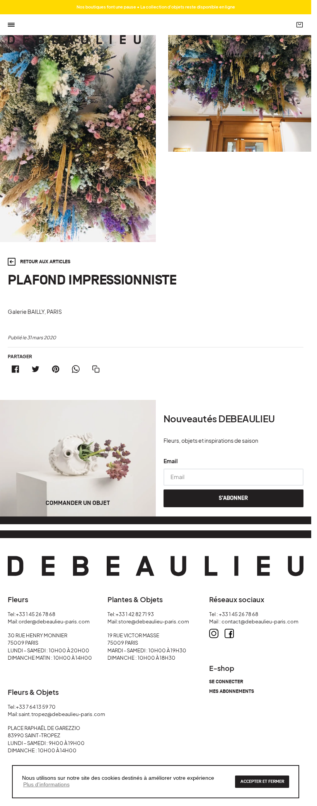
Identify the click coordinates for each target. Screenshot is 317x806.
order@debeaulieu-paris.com (54, 621)
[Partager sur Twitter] (35, 369)
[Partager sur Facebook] (15, 369)
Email (171, 460)
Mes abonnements (231, 691)
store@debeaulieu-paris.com (153, 621)
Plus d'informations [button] (46, 784)
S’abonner (233, 498)
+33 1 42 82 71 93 (135, 614)
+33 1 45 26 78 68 (35, 614)
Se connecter (226, 681)
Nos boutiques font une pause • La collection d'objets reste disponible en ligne (156, 6)
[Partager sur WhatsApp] (76, 369)
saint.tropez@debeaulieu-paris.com (62, 714)
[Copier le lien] (96, 369)
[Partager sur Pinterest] (55, 369)
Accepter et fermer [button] (262, 781)
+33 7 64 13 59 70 (36, 707)
